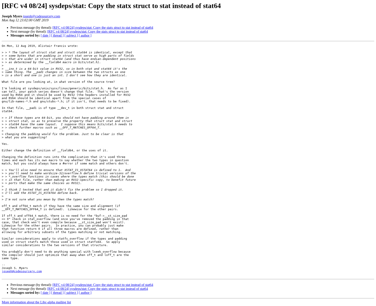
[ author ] (85, 35)
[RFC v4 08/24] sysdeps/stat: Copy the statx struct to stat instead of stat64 (102, 27)
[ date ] (45, 35)
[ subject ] (71, 35)
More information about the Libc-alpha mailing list (36, 302)
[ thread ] (57, 35)
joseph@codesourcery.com (41, 16)
